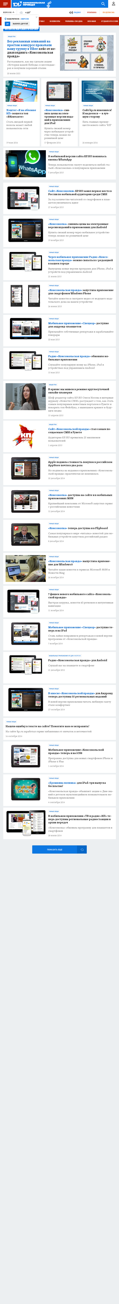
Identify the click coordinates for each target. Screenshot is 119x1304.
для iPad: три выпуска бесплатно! (77, 784)
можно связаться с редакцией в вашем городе (80, 260)
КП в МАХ (92, 21)
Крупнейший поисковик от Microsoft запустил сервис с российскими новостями (80, 505)
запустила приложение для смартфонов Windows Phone (81, 292)
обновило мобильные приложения (78, 358)
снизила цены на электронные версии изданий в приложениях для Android (78, 225)
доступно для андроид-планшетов (78, 325)
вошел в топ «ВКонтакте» (21, 113)
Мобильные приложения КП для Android (65, 656)
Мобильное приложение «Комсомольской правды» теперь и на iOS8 (76, 751)
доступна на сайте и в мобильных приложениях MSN (80, 496)
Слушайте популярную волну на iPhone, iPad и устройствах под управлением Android (76, 366)
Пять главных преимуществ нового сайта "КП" (97, 123)
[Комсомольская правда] (29, 4)
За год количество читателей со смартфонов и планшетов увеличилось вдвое (79, 201)
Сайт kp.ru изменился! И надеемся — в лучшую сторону (97, 113)
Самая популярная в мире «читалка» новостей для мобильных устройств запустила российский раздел (80, 535)
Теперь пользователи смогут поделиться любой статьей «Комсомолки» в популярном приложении (79, 166)
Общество (11, 36)
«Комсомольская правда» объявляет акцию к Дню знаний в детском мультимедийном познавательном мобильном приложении (80, 794)
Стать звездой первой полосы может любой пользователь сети (19, 125)
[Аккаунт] (113, 4)
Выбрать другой (20, 24)
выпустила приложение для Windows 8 (79, 563)
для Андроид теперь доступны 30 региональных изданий (80, 695)
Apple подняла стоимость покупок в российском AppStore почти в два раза (80, 463)
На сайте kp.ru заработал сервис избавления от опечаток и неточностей (49, 731)
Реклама (91, 12)
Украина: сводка (73, 21)
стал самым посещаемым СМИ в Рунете (79, 430)
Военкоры (55, 21)
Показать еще (54, 849)
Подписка (108, 12)
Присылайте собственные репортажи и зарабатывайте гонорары (81, 333)
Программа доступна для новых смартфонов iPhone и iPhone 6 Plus (80, 760)
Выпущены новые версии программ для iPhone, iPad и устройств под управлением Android (80, 270)
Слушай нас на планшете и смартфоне (71, 665)
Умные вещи (12, 105)
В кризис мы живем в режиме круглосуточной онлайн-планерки (78, 391)
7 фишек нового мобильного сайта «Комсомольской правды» (80, 596)
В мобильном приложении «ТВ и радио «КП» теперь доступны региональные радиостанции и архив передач (80, 819)
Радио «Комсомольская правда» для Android (77, 660)
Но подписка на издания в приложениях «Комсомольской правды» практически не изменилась (80, 472)
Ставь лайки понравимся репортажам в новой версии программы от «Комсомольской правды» (80, 637)
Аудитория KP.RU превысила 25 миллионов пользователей (74, 439)
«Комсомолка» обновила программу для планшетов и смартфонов (80, 829)
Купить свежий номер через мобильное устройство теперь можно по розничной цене (59, 133)
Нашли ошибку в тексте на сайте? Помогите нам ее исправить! (47, 726)
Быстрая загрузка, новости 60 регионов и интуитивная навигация (80, 604)
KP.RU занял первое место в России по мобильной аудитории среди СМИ (80, 192)
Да (7, 24)
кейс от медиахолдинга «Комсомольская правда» (31, 48)
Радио (77, 12)
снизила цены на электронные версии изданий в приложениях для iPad (59, 117)
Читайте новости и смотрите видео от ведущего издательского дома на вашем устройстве (80, 300)
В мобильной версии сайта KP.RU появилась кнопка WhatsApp (77, 158)
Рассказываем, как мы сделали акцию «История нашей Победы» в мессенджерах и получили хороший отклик (31, 65)
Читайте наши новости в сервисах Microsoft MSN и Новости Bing (79, 571)
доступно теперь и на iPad (80, 629)
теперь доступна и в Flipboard (78, 528)
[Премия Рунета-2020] (48, 4)
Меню (5, 4)
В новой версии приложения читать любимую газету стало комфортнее (79, 703)
